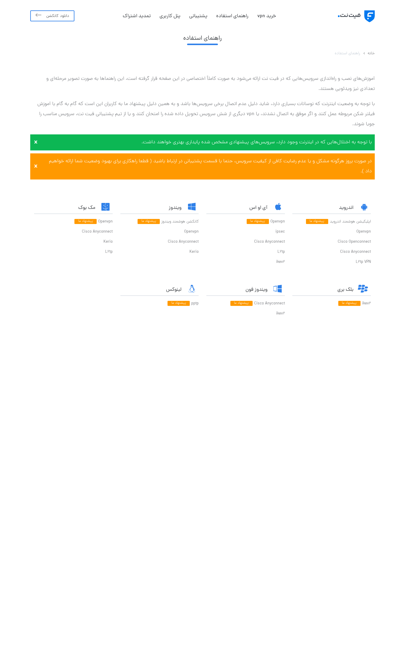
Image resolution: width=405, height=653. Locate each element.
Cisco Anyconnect (355, 252)
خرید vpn (266, 16)
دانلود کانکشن (57, 16)
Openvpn (363, 232)
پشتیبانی (198, 16)
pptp (195, 304)
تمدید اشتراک (137, 16)
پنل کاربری (170, 16)
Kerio (194, 252)
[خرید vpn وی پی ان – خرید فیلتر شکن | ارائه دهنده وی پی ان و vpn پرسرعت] (349, 16)
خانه (371, 53)
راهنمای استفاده (232, 16)
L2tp (281, 252)
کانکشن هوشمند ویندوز (180, 222)
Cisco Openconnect (354, 242)
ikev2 (280, 262)
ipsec (280, 232)
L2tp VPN (363, 262)
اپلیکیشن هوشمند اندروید (350, 222)
